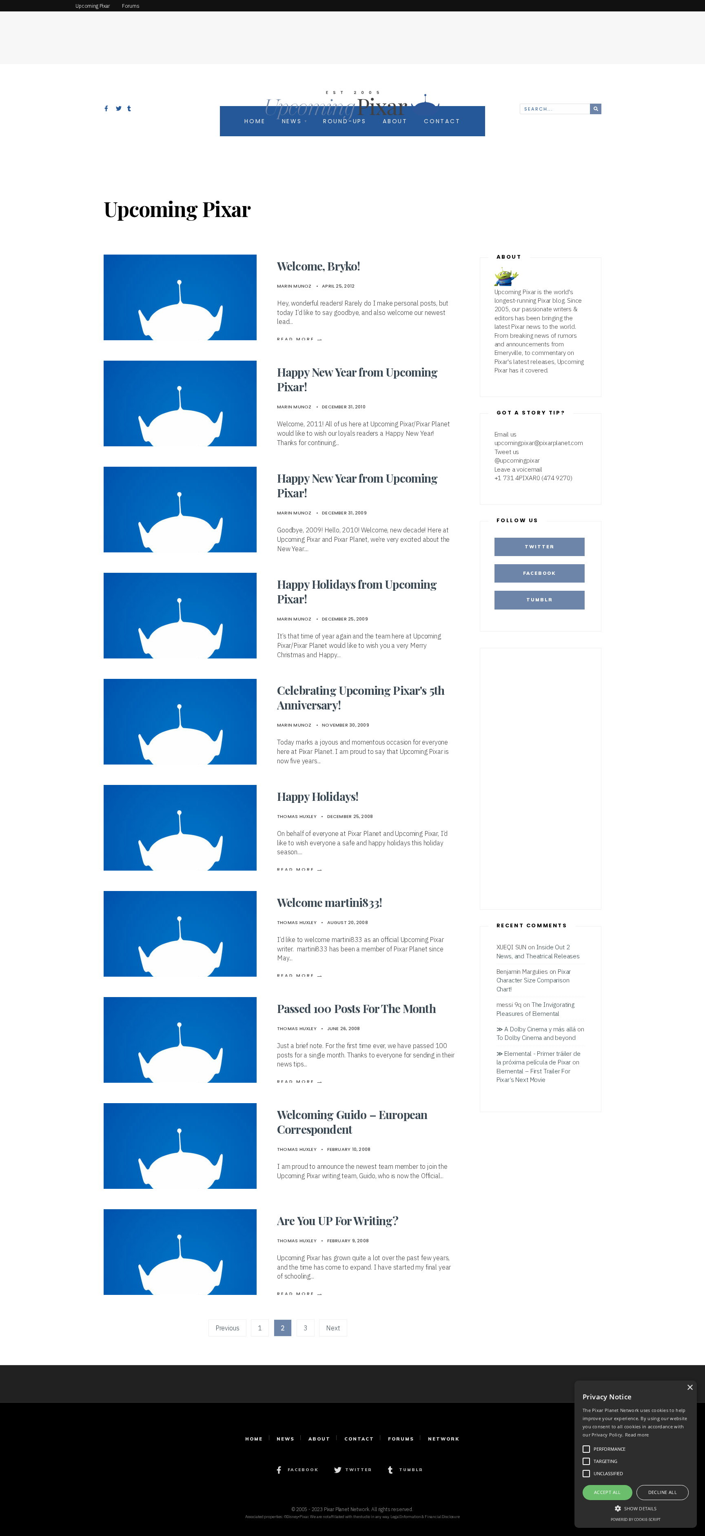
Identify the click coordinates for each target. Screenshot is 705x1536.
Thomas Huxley (297, 816)
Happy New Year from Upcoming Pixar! (357, 379)
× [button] (690, 1388)
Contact (359, 1439)
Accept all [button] (607, 1492)
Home (254, 1439)
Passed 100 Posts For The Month (356, 1008)
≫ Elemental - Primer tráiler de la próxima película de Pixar (539, 1057)
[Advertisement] (352, 30)
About (319, 1439)
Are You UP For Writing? (337, 1220)
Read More (300, 339)
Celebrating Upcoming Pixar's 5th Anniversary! (360, 697)
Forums (401, 1439)
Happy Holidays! (317, 796)
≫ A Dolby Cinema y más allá (536, 1029)
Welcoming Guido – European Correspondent (352, 1122)
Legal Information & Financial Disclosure (425, 1516)
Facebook (539, 573)
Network (443, 1439)
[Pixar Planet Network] (34, 5)
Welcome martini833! (329, 902)
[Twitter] (118, 109)
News (286, 1439)
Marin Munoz (294, 286)
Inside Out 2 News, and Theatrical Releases (538, 951)
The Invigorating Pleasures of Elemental (536, 1008)
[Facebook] (107, 109)
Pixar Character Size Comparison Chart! (534, 980)
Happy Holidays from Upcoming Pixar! (357, 591)
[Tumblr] (130, 109)
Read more (637, 1435)
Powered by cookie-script (635, 1519)
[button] (636, 1508)
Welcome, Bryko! (318, 265)
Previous (227, 1328)
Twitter (539, 547)
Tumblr (539, 600)
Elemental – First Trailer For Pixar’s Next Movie (533, 1075)
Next (333, 1328)
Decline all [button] (662, 1492)
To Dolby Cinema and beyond (536, 1037)
